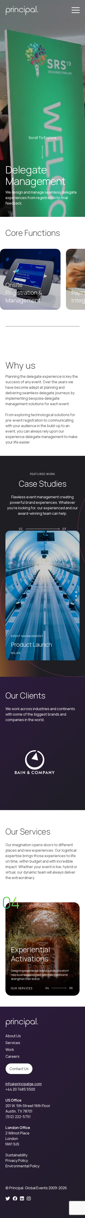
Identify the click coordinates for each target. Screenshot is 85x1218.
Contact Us (19, 1068)
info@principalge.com (23, 1083)
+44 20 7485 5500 (20, 1089)
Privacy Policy (16, 1160)
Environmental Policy (22, 1165)
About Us (13, 1035)
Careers (12, 1056)
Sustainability (16, 1155)
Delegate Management (33, 958)
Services (12, 1042)
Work (9, 1049)
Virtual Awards (29, 644)
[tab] (76, 592)
